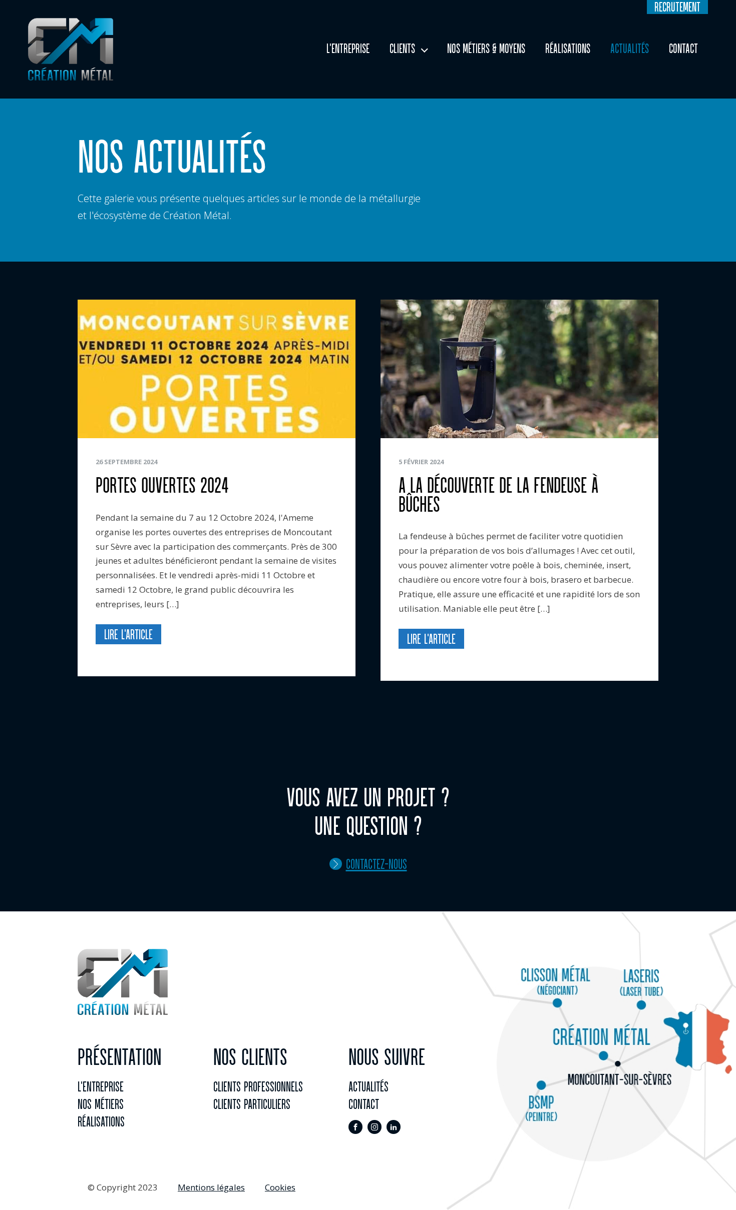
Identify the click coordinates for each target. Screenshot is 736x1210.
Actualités (629, 49)
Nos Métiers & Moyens (486, 49)
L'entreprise (348, 49)
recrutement (677, 7)
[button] (368, 864)
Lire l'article (128, 634)
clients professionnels (258, 1086)
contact (363, 1104)
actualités (368, 1086)
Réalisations (567, 49)
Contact (683, 49)
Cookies (280, 1187)
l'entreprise (101, 1086)
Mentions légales (211, 1187)
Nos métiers (101, 1104)
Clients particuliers (251, 1104)
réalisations (101, 1121)
